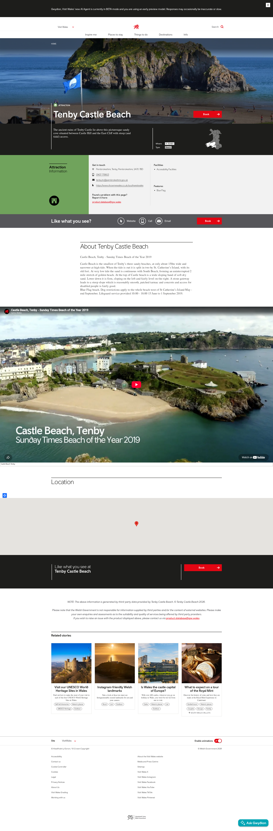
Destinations (165, 34)
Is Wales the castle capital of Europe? (158, 688)
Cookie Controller (59, 767)
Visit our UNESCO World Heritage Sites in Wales (71, 688)
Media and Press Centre (147, 761)
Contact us (56, 761)
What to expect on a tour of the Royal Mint (202, 688)
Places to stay (115, 34)
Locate (5, 495)
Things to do (141, 34)
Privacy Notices (58, 782)
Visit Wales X (142, 772)
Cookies (54, 772)
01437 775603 (102, 174)
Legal (53, 777)
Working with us (58, 797)
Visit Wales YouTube (145, 787)
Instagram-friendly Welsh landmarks (114, 688)
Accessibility (56, 756)
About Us (55, 787)
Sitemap (141, 767)
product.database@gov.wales (106, 202)
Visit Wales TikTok (144, 792)
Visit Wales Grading (59, 792)
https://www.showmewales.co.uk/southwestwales (119, 185)
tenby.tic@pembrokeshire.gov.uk (112, 180)
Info (186, 34)
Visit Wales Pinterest (146, 797)
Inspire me (91, 34)
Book (206, 114)
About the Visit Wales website (150, 756)
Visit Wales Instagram (146, 777)
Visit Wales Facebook (146, 782)
